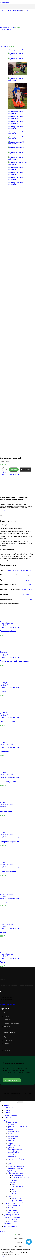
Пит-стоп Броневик (8, 781)
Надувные (11, 1144)
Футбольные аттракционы (16, 1166)
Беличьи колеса (6, 811)
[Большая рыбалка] (7, 620)
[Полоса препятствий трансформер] (7, 650)
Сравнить (7, 1225)
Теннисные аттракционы (16, 1159)
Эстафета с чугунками (9, 842)
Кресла (14, 1191)
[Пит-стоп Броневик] (7, 770)
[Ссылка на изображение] (12, 974)
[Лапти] (7, 951)
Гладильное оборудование (20, 1177)
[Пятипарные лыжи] (7, 861)
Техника (10, 1161)
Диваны (14, 1189)
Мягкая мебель (13, 1188)
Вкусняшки (11, 1128)
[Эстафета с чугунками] (7, 831)
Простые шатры (13, 1209)
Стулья (10, 1196)
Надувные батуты (14, 1145)
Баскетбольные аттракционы (17, 1126)
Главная (3, 10)
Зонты (14, 1184)
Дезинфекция (12, 1221)
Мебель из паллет (17, 1186)
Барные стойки (13, 1172)
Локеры (14, 1181)
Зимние (10, 1135)
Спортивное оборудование (17, 1158)
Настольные (12, 1147)
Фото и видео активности (16, 1165)
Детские (10, 1133)
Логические (12, 1140)
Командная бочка (7, 721)
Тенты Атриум (13, 1210)
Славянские (12, 1156)
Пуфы (14, 1193)
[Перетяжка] (7, 740)
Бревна (3, 932)
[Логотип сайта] (12, 9)
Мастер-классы (13, 1142)
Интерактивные (13, 1136)
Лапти (2, 962)
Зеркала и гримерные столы (21, 1179)
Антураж (11, 1124)
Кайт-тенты (12, 1207)
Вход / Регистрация (10, 1226)
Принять (3, 1256)
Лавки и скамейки (18, 1200)
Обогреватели (12, 1219)
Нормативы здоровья (15, 1149)
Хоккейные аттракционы (16, 1168)
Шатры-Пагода (13, 1212)
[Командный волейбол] (7, 891)
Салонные (11, 1154)
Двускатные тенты (14, 1205)
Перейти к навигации (7, 1)
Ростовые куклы (13, 1152)
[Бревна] (7, 921)
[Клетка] (7, 680)
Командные (26, 10)
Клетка (3, 691)
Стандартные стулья (18, 1202)
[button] (3, 622)
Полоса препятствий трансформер (14, 661)
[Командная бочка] (7, 710)
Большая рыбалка (8, 631)
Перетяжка (4, 751)
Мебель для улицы (14, 1182)
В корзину (14, 469)
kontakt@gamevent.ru (7, 1004)
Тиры (9, 1163)
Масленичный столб (7, 27)
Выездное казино (13, 1131)
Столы (10, 1195)
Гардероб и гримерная (15, 1173)
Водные (10, 1129)
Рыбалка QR (4, 46)
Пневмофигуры (13, 1151)
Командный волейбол (9, 902)
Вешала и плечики (18, 1175)
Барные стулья (16, 1198)
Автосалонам (12, 1122)
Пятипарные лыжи (8, 872)
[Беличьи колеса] (7, 801)
